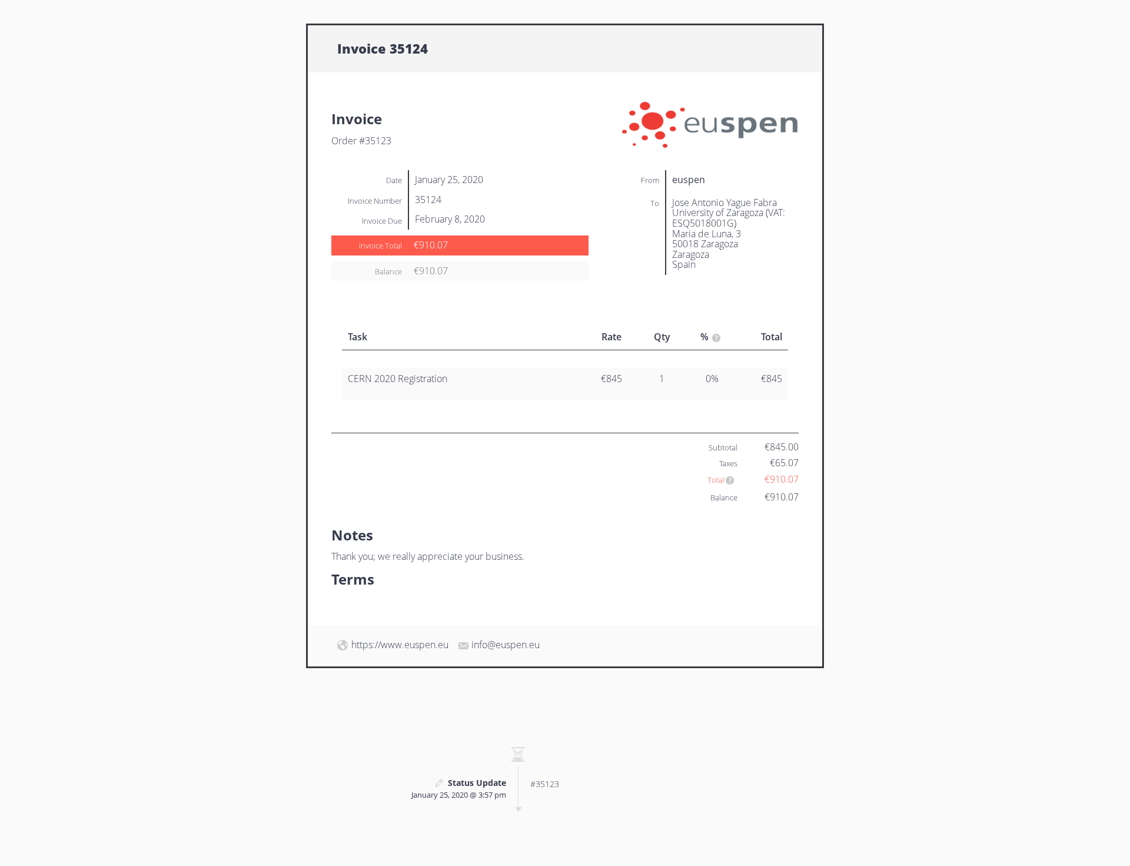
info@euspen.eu (505, 644)
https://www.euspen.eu (399, 644)
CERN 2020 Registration (397, 378)
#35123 (544, 783)
